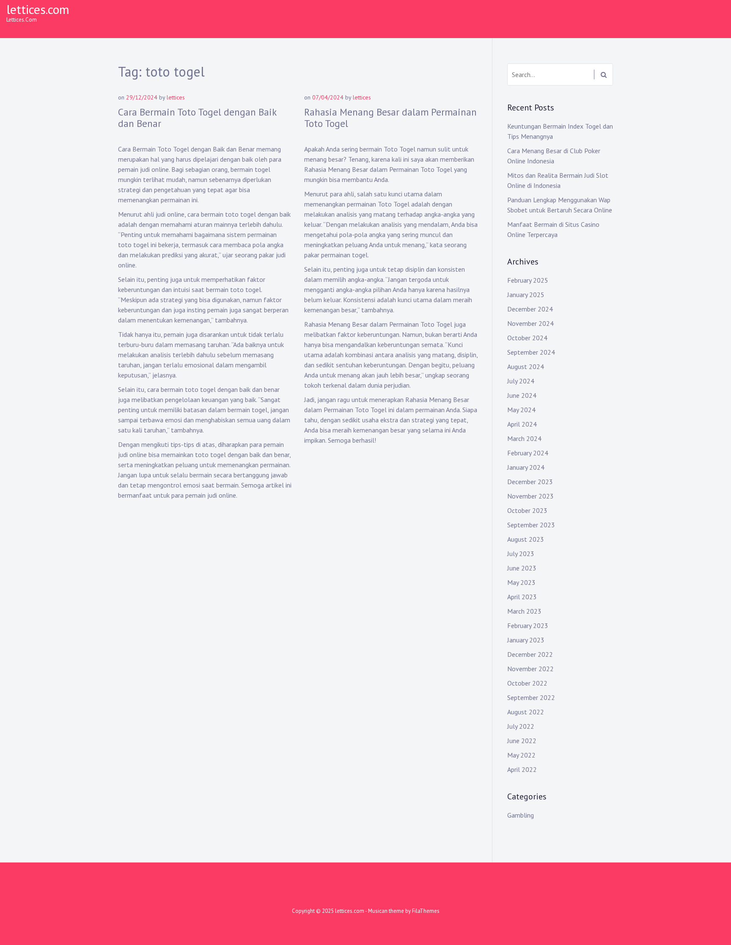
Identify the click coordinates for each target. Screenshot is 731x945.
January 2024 (525, 467)
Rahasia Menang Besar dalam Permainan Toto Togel (390, 118)
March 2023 (524, 611)
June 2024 (521, 395)
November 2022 (530, 668)
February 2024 (527, 453)
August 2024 (525, 366)
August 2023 (525, 539)
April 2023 (522, 596)
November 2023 (530, 496)
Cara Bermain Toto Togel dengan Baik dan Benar (197, 118)
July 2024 (520, 381)
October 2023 (527, 510)
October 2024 (527, 337)
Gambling (520, 815)
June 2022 (521, 740)
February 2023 (527, 625)
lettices (176, 97)
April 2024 (522, 424)
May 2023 (521, 582)
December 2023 (530, 481)
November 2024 (530, 323)
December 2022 (530, 654)
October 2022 (527, 683)
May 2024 (521, 409)
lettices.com (37, 9)
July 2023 (520, 553)
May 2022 (521, 755)
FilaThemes (426, 911)
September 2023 (531, 525)
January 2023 (525, 640)
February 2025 (527, 280)
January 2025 (525, 294)
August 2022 (525, 712)
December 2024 (530, 309)
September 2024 (531, 352)
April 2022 (522, 769)
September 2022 (531, 697)
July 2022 (520, 726)
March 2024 (524, 438)
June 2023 (521, 568)
